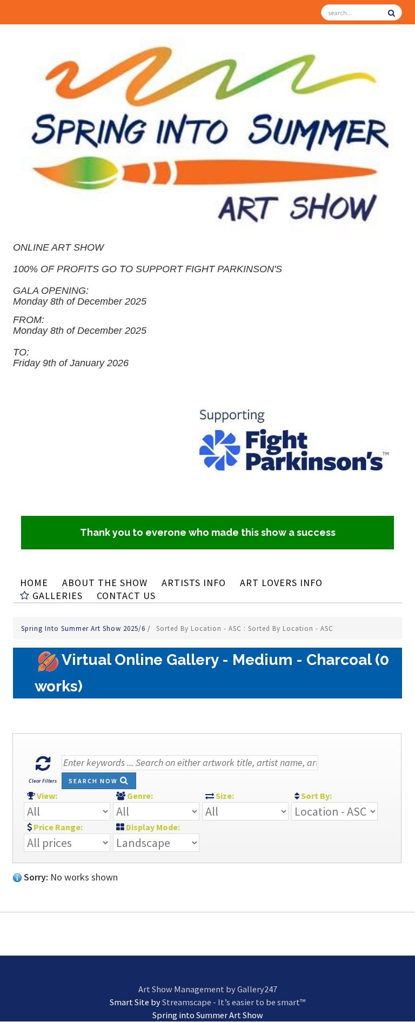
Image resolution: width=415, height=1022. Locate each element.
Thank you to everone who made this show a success (208, 532)
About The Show (105, 582)
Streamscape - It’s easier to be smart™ (233, 1002)
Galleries (56, 595)
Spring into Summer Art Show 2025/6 (84, 628)
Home (34, 582)
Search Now (94, 781)
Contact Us (126, 595)
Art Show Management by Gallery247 (207, 989)
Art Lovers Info (281, 582)
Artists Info (194, 582)
